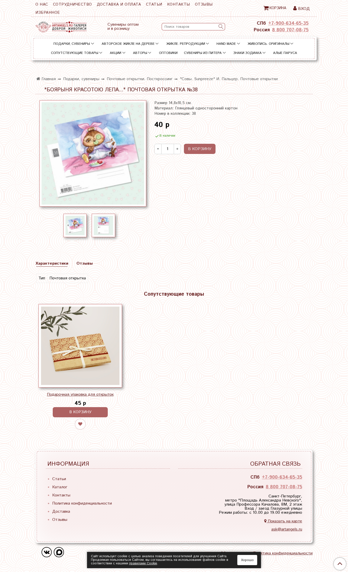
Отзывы (204, 4)
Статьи (154, 4)
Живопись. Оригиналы (268, 43)
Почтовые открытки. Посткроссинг (139, 79)
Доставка (61, 511)
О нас (41, 4)
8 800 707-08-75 (290, 30)
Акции (115, 53)
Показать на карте (284, 521)
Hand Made (226, 43)
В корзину (80, 412)
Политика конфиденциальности (82, 503)
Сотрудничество (72, 4)
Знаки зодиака (247, 53)
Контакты (178, 4)
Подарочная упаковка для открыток (80, 394)
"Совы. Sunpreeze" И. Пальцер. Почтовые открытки (229, 79)
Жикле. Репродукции (185, 43)
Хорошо (247, 560)
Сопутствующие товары (74, 53)
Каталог (59, 487)
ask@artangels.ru (286, 529)
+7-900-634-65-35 (288, 23)
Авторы (140, 53)
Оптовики (168, 53)
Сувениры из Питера (203, 53)
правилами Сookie (143, 563)
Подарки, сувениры (71, 43)
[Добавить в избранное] (80, 424)
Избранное (47, 12)
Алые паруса (285, 53)
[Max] (59, 552)
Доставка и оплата (119, 4)
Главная (48, 79)
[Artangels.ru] (60, 26)
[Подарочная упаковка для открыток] (80, 346)
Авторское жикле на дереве (128, 43)
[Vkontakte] (47, 552)
